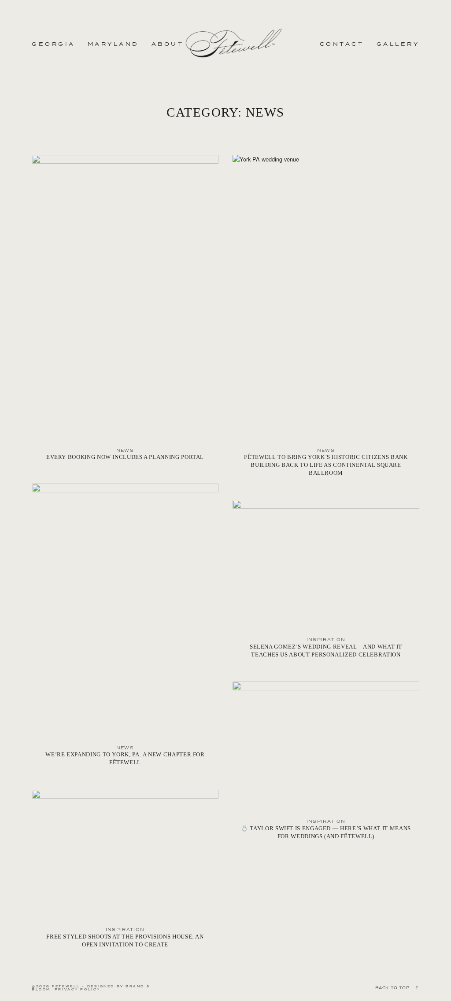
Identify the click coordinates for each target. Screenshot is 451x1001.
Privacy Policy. (78, 989)
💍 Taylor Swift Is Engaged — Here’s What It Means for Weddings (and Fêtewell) (326, 765)
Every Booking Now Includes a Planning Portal (125, 312)
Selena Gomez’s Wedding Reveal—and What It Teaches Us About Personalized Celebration (326, 584)
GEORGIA (53, 44)
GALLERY (398, 44)
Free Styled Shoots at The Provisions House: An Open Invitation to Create (125, 873)
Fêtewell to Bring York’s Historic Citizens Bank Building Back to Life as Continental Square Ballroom (326, 320)
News (125, 450)
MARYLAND (113, 44)
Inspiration (326, 639)
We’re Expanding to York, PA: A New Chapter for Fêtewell (125, 629)
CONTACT (342, 44)
